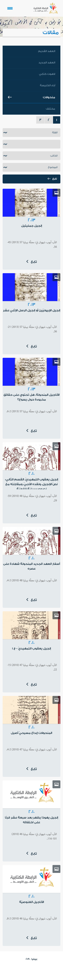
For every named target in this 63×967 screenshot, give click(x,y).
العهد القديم (46, 51)
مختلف (50, 108)
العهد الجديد (46, 62)
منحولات (49, 97)
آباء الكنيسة (47, 85)
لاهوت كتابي (47, 74)
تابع (54, 178)
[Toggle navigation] (10, 8)
